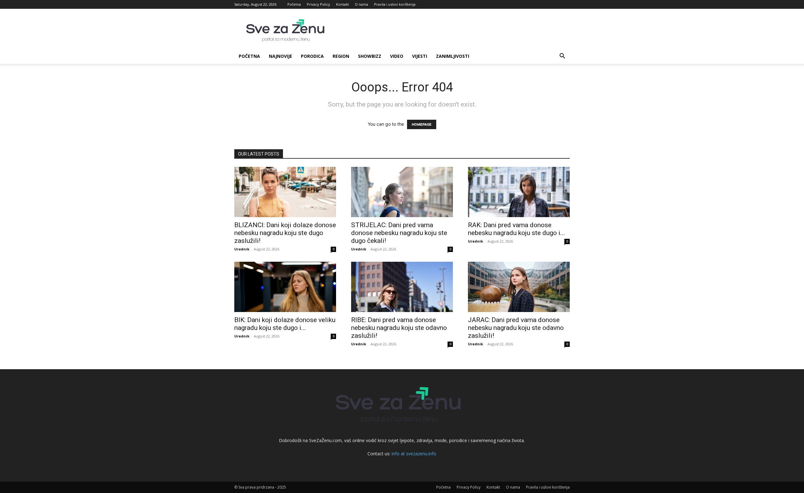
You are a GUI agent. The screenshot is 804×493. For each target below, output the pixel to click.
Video (396, 56)
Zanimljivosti (452, 56)
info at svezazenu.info (414, 454)
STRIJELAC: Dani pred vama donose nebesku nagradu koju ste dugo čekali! (399, 232)
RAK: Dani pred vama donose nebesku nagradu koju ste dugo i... (516, 229)
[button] (562, 57)
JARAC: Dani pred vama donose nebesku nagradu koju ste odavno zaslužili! (516, 327)
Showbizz (369, 56)
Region (341, 56)
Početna (294, 4)
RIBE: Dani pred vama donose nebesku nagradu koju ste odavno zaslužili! (399, 327)
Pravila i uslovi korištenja (395, 4)
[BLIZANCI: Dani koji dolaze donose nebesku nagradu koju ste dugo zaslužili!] (285, 192)
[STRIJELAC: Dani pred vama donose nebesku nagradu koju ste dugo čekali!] (402, 192)
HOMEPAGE (422, 124)
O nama (361, 4)
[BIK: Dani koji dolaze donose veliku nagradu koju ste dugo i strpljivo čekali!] (285, 287)
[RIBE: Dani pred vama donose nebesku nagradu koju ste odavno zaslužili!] (402, 287)
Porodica (312, 56)
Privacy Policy (318, 4)
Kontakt (342, 4)
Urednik (241, 249)
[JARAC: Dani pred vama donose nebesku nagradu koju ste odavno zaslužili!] (519, 287)
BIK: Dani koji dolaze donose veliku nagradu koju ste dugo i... (284, 323)
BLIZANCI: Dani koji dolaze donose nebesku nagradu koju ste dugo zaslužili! (285, 232)
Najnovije (280, 56)
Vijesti (419, 56)
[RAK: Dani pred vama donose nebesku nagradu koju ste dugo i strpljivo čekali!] (519, 192)
